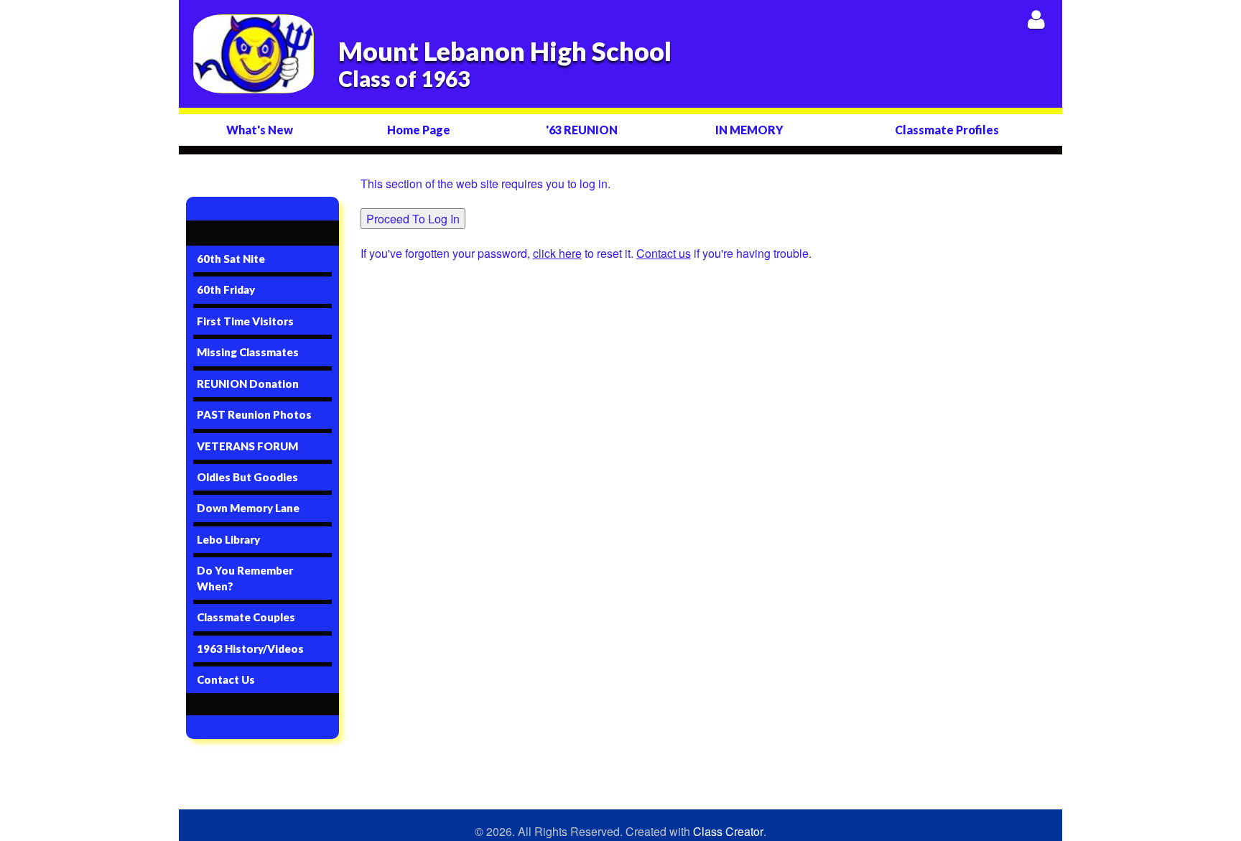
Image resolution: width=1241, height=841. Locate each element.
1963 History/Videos (250, 648)
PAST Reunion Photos (254, 414)
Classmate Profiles (947, 129)
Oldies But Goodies (247, 476)
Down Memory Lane (248, 507)
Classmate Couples (246, 616)
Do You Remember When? (245, 578)
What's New (259, 129)
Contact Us (226, 679)
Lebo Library (228, 539)
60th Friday (226, 289)
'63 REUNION (582, 129)
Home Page (418, 129)
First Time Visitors (245, 321)
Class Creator (728, 832)
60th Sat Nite (231, 258)
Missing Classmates (248, 351)
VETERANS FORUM (247, 446)
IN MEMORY (749, 129)
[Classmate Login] (1036, 19)
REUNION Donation (248, 383)
